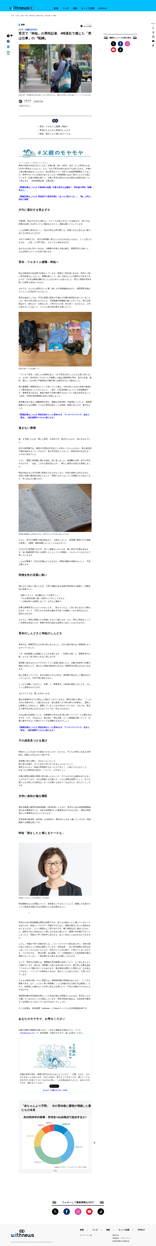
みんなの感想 (87, 26)
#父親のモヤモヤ (31, 29)
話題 (17, 15)
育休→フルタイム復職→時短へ (54, 126)
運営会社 (115, 1235)
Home (12, 15)
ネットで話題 (87, 8)
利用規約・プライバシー (121, 1238)
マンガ (65, 8)
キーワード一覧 (86, 1235)
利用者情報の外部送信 (120, 1241)
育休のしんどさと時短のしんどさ (55, 130)
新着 (56, 8)
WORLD (102, 8)
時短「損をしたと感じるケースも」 (56, 134)
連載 (75, 8)
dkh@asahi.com (27, 1033)
